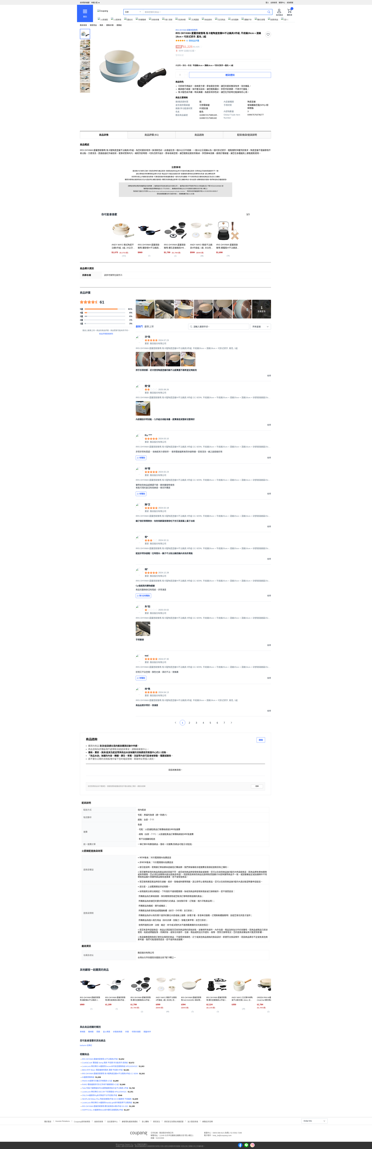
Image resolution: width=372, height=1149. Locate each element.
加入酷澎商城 (193, 1121)
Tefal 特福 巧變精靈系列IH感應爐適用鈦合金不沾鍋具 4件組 (105, 1088)
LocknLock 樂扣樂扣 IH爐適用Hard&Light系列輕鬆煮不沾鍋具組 (107, 1103)
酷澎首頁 (83, 25)
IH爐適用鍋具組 (88, 1077)
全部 (127, 12)
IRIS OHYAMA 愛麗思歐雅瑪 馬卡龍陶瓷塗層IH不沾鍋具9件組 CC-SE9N (110, 1074)
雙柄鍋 (90, 1032)
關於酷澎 (47, 1121)
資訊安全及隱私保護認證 (173, 1121)
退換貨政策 (98, 1121)
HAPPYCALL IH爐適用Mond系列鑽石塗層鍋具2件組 (102, 1110)
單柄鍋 (82, 1032)
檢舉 (257, 786)
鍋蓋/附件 (147, 1032)
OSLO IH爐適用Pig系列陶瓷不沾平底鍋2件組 (99, 1095)
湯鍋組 (119, 25)
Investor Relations (63, 1121)
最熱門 (139, 326)
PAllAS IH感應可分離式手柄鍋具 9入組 (97, 1081)
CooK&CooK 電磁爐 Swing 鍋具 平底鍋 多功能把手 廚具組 (105, 1063)
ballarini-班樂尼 (86, 1045)
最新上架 (149, 326)
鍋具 (101, 25)
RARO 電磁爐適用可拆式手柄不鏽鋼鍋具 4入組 (100, 1085)
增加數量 (186, 76)
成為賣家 (290, 2)
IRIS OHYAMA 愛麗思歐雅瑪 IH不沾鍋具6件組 (100, 1059)
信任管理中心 (112, 1121)
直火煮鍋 (106, 1032)
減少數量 (186, 73)
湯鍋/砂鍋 (109, 25)
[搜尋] (269, 11)
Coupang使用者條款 (82, 1121)
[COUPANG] (138, 1134)
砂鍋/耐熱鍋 (117, 1032)
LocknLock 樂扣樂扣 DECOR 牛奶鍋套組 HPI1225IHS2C (104, 1092)
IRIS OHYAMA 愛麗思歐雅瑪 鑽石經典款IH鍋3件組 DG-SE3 (105, 1106)
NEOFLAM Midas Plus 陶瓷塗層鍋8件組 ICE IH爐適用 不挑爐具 (107, 1099)
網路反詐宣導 (207, 1121)
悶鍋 (98, 1032)
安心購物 (145, 1121)
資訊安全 (156, 1121)
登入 (267, 2)
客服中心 (282, 2)
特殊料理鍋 (136, 1032)
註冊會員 (274, 2)
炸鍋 (127, 1032)
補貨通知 (230, 75)
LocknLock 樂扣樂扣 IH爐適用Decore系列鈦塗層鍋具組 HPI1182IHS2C (110, 1066)
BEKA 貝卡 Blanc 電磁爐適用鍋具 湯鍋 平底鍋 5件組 (102, 1070)
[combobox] (260, 327)
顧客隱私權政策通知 (130, 1121)
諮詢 (261, 740)
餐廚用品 (93, 25)
